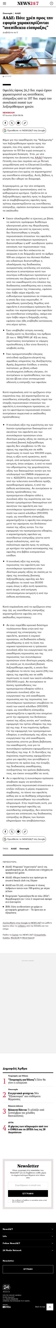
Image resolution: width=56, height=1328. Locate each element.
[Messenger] (18, 123)
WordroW (15, 938)
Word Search (28, 938)
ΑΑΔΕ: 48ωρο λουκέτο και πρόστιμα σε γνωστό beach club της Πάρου (26, 879)
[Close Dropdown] (52, 1229)
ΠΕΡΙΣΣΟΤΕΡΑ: (10, 862)
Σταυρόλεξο (40, 935)
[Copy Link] (24, 123)
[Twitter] (11, 123)
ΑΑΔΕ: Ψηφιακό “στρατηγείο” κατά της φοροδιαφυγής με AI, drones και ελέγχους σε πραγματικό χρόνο (29, 869)
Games (15, 935)
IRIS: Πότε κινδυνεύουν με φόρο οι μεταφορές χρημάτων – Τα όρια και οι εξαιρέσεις (25, 909)
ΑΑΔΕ (18, 13)
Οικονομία (8, 13)
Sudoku (6, 938)
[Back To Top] (49, 1307)
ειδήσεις (22, 926)
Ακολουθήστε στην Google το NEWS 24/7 (22, 923)
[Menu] (4, 3)
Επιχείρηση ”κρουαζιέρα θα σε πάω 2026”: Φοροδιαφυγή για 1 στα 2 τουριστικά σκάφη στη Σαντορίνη (28, 899)
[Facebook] (5, 123)
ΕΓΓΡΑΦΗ (28, 1269)
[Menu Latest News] (51, 3)
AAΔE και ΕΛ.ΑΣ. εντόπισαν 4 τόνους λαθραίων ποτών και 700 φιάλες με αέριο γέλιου (27, 888)
